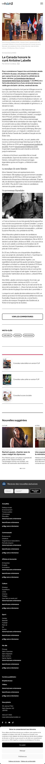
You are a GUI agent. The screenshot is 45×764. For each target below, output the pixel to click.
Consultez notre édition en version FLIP (26, 363)
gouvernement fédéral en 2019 (26, 147)
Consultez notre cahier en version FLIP (26, 379)
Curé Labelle (7, 335)
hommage (17, 335)
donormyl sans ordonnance (11, 519)
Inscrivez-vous (35, 491)
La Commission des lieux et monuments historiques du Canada (18, 79)
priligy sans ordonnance (10, 526)
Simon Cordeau (10, 64)
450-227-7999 (7, 715)
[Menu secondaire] (41, 3)
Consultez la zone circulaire (22, 395)
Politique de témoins (14, 761)
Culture (4, 425)
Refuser (22, 751)
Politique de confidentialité (28, 761)
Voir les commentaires (22, 316)
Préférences (22, 756)
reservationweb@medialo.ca (11, 717)
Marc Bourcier (28, 335)
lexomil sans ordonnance (10, 522)
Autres (37, 425)
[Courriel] (18, 64)
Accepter (22, 745)
